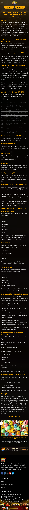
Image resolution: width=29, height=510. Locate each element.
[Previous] (1, 432)
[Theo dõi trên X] (7, 473)
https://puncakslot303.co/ (18, 53)
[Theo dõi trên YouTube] (10, 473)
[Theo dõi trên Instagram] (5, 473)
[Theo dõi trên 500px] (13, 473)
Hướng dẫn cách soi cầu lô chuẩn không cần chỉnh (14, 438)
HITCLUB (3, 21)
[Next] (28, 432)
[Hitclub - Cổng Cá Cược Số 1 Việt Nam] (14, 2)
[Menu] (2, 2)
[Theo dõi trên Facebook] (2, 473)
